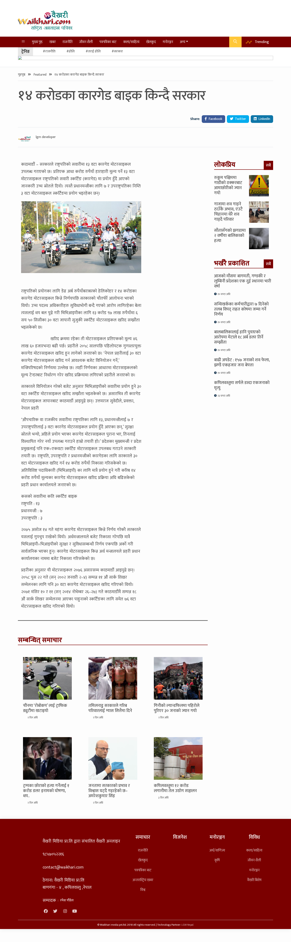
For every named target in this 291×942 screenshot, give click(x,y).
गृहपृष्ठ (22, 75)
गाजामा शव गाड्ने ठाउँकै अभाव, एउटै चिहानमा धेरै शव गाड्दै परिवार (228, 211)
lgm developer (46, 137)
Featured (40, 75)
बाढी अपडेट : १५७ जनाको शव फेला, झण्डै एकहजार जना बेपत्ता (242, 362)
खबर (52, 42)
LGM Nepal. (188, 925)
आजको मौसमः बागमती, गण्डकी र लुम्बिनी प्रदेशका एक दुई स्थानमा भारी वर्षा (242, 281)
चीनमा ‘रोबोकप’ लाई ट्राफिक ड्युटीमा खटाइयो (45, 708)
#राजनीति (49, 51)
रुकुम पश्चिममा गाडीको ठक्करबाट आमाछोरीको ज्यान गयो (228, 185)
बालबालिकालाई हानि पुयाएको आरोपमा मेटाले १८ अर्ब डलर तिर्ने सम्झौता (238, 337)
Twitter (240, 119)
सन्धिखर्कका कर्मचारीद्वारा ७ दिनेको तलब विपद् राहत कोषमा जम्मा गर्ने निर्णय (241, 309)
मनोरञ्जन (168, 42)
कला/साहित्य (131, 42)
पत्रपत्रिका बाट (108, 42)
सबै (268, 165)
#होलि (70, 51)
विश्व (142, 890)
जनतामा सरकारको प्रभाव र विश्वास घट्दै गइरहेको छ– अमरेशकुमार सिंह (109, 791)
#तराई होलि (93, 51)
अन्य (182, 42)
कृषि (217, 860)
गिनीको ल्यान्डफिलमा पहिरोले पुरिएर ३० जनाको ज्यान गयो (176, 708)
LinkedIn (264, 119)
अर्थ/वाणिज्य (217, 850)
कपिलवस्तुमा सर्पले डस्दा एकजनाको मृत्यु (241, 385)
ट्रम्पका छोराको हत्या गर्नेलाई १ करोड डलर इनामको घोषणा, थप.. (46, 791)
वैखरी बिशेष (254, 880)
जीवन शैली (86, 42)
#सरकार (117, 51)
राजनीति (67, 42)
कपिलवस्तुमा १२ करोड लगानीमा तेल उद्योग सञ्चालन (175, 788)
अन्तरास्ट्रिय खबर (143, 880)
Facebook (215, 119)
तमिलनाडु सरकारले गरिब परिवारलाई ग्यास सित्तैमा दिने (110, 708)
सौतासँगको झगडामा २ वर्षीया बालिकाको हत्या (230, 235)
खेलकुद (151, 42)
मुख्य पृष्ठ (37, 42)
